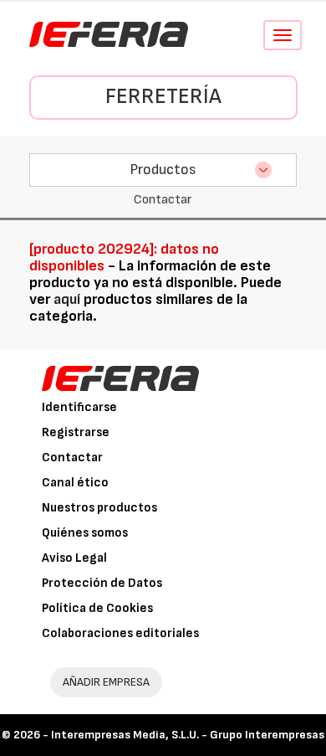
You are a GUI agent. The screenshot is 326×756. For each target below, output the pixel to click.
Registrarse (76, 432)
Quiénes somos (85, 533)
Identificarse (79, 407)
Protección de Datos (102, 583)
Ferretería (163, 97)
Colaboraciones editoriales (120, 633)
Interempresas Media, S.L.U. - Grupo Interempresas (187, 735)
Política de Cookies (97, 608)
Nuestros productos (99, 508)
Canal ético (75, 483)
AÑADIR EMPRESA (106, 682)
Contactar (72, 457)
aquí (66, 299)
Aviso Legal (74, 558)
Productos (163, 169)
